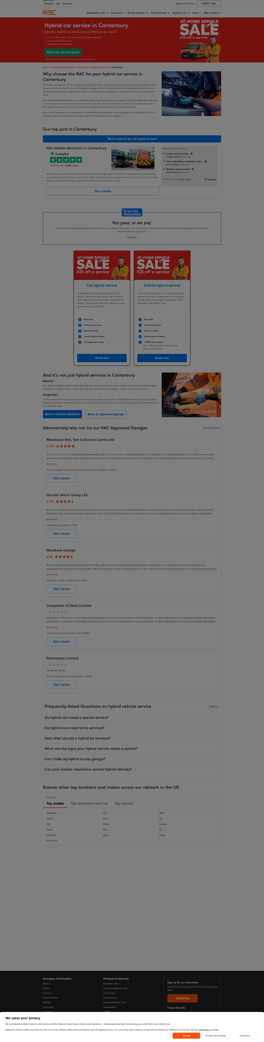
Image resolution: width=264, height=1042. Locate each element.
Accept (186, 1035)
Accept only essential (215, 1035)
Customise (245, 1035)
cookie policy (204, 1030)
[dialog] (132, 1027)
